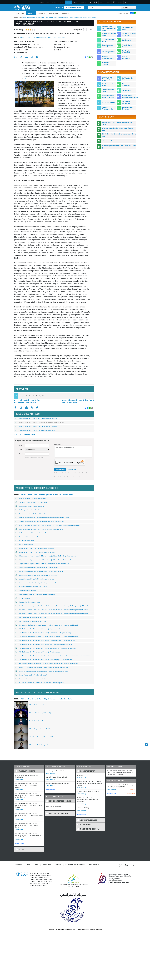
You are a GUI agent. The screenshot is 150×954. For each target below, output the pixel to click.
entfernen (132, 789)
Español (54, 2)
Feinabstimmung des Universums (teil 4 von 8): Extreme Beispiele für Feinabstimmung (47, 640)
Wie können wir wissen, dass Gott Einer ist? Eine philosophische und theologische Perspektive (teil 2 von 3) (53, 610)
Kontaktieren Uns (123, 13)
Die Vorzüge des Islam (127, 28)
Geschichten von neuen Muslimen (108, 46)
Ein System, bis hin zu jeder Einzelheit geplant (33, 502)
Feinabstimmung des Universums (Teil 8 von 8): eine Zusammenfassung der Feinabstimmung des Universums (54, 656)
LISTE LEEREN (131, 793)
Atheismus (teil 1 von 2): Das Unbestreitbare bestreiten (36, 548)
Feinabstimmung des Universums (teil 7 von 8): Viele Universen (39, 652)
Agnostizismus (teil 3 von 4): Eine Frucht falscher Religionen (78, 401)
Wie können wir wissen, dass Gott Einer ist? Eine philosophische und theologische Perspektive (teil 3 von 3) (53, 613)
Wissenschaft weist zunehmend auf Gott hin (33, 679)
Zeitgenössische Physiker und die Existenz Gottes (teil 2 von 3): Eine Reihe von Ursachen (48, 560)
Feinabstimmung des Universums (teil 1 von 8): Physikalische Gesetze (41, 629)
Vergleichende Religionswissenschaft (130, 96)
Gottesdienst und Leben (108, 40)
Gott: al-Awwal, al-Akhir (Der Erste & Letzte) (33, 675)
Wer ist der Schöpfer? (26, 544)
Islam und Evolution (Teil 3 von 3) (40, 713)
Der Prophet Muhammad (126, 52)
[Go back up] (146, 744)
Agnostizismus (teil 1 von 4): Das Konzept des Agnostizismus (27, 401)
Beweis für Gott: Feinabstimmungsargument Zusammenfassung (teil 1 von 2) (43, 667)
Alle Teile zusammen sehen (24, 435)
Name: (20, 445)
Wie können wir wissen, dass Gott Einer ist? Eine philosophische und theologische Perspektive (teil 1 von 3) (53, 606)
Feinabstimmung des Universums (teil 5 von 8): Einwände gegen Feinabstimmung (45, 659)
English (42, 2)
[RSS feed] (133, 865)
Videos (40, 13)
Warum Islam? (107, 141)
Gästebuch (65, 13)
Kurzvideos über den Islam (128, 108)
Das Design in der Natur (26, 540)
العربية (47, 2)
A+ (91, 30)
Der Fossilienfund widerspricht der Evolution (33, 586)
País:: (21, 449)
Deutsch (68, 2)
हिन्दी (114, 2)
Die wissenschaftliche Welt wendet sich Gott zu (34, 514)
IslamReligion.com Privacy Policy (75, 864)
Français (61, 2)
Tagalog (108, 2)
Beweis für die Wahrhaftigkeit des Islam (42, 699)
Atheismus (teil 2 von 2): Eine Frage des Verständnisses (37, 552)
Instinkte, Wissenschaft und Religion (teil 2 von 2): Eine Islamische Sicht (42, 521)
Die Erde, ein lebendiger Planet (29, 510)
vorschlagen (60, 469)
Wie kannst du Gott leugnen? (38, 745)
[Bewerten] (15, 57)
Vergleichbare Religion (127, 46)
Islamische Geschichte (126, 57)
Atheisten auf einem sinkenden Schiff (41, 737)
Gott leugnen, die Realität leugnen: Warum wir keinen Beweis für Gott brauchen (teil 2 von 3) (48, 625)
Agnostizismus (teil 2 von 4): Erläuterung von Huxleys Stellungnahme (41, 422)
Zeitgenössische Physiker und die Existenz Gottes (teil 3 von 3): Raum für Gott (44, 563)
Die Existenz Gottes (51, 17)
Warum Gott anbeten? (36, 705)
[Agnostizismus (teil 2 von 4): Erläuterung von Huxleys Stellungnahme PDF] (32, 57)
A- (85, 30)
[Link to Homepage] (22, 7)
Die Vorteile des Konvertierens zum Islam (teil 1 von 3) (119, 135)
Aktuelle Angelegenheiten (108, 57)
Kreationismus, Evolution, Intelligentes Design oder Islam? (37, 583)
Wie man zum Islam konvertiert (129, 34)
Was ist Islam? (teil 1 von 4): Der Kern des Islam (117, 123)
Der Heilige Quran (108, 52)
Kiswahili (120, 2)
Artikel (30, 13)
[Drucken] (26, 57)
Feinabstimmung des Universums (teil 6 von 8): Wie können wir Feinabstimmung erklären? (48, 648)
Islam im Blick (53, 13)
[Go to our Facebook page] (120, 865)
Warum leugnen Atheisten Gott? (39, 729)
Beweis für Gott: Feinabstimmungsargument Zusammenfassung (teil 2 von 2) (43, 671)
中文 (90, 2)
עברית (132, 2)
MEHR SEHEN (19, 843)
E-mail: (21, 454)
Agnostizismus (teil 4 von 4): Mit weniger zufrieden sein (37, 430)
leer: (16, 37)
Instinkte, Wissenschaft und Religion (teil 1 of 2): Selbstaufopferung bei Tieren (44, 517)
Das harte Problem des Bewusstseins (41, 721)
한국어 (126, 2)
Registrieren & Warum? (74, 7)
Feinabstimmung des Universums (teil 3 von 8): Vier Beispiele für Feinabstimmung (45, 644)
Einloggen (59, 7)
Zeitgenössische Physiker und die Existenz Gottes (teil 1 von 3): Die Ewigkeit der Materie (47, 556)
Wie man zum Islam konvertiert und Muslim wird (117, 129)
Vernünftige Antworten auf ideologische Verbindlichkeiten (37, 594)
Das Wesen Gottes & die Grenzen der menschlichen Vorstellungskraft (41, 682)
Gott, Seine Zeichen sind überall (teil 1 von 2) (33, 617)
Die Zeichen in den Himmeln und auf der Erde (33, 533)
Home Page (20, 13)
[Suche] (119, 7)
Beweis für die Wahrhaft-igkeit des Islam (33, 17)
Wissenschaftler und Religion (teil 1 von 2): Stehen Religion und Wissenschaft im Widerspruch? (49, 525)
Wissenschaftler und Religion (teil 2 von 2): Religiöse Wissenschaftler (41, 529)
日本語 (95, 2)
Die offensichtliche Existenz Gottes (30, 537)
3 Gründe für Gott (24, 598)
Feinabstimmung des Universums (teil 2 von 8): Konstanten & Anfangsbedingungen (45, 633)
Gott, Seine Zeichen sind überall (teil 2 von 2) (33, 621)
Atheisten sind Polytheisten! (27, 590)
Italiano (101, 2)
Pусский (75, 2)
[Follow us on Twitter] (127, 865)
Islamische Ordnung (105, 63)
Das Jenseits (126, 40)
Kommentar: (58, 444)
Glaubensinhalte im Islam (109, 34)
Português (83, 2)
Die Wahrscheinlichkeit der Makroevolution (32, 498)
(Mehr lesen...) (19, 779)
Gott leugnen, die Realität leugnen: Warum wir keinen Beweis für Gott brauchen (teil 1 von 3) (48, 636)
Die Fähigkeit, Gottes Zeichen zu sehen (31, 506)
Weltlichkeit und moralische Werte (30, 602)
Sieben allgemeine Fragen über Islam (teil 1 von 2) (119, 147)
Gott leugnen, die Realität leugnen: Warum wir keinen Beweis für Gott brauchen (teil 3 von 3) (48, 663)
